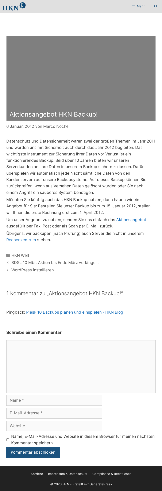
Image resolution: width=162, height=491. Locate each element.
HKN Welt (20, 255)
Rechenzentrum (21, 239)
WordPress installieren (32, 270)
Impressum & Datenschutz (67, 474)
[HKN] (14, 6)
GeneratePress (100, 484)
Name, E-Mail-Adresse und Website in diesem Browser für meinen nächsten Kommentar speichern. (83, 439)
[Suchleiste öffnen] (156, 6)
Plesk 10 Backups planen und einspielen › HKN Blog (74, 312)
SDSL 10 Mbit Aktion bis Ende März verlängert (55, 262)
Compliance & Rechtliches (111, 474)
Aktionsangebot (131, 219)
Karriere (37, 474)
